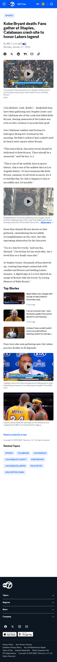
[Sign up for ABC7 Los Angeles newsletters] (27, 627)
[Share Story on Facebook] (4, 54)
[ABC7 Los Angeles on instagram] (20, 627)
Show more (46, 222)
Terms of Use (8, 650)
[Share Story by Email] (31, 54)
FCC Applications (9, 653)
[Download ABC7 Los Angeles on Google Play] (25, 634)
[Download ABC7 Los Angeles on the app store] (10, 634)
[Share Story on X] (11, 54)
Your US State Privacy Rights (35, 647)
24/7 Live (21, 4)
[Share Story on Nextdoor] (25, 54)
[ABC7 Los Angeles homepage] (11, 4)
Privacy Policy (8, 644)
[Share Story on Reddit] (18, 54)
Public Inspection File (40, 650)
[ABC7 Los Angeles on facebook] (5, 627)
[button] (4, 4)
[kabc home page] (7, 585)
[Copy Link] (38, 54)
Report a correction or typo (15, 434)
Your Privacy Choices (24, 644)
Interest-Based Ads (22, 650)
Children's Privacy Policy (12, 647)
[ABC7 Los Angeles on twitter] (12, 627)
